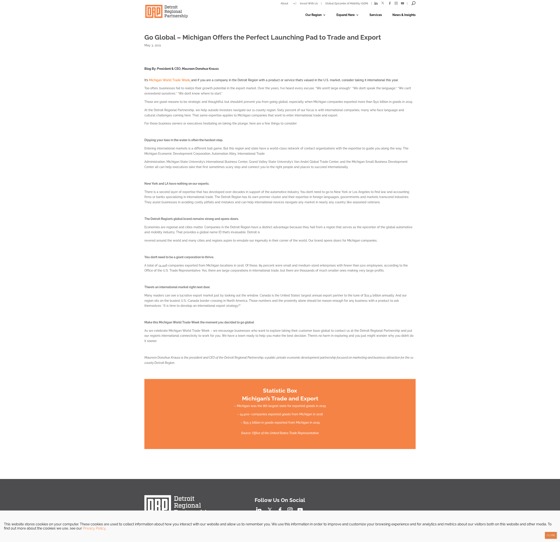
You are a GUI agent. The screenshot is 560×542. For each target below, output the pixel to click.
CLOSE (551, 535)
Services (375, 15)
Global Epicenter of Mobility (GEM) (346, 3)
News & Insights (404, 15)
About (284, 3)
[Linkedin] (376, 3)
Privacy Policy (94, 528)
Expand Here (345, 15)
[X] (383, 3)
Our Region (313, 15)
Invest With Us (309, 3)
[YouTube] (402, 3)
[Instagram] (396, 3)
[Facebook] (390, 3)
